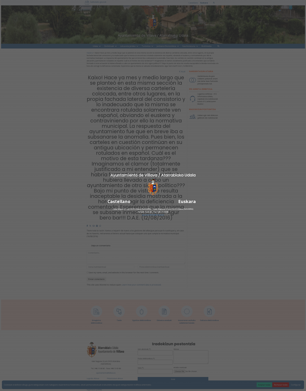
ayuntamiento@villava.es (153, 214)
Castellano (118, 201)
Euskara (187, 201)
